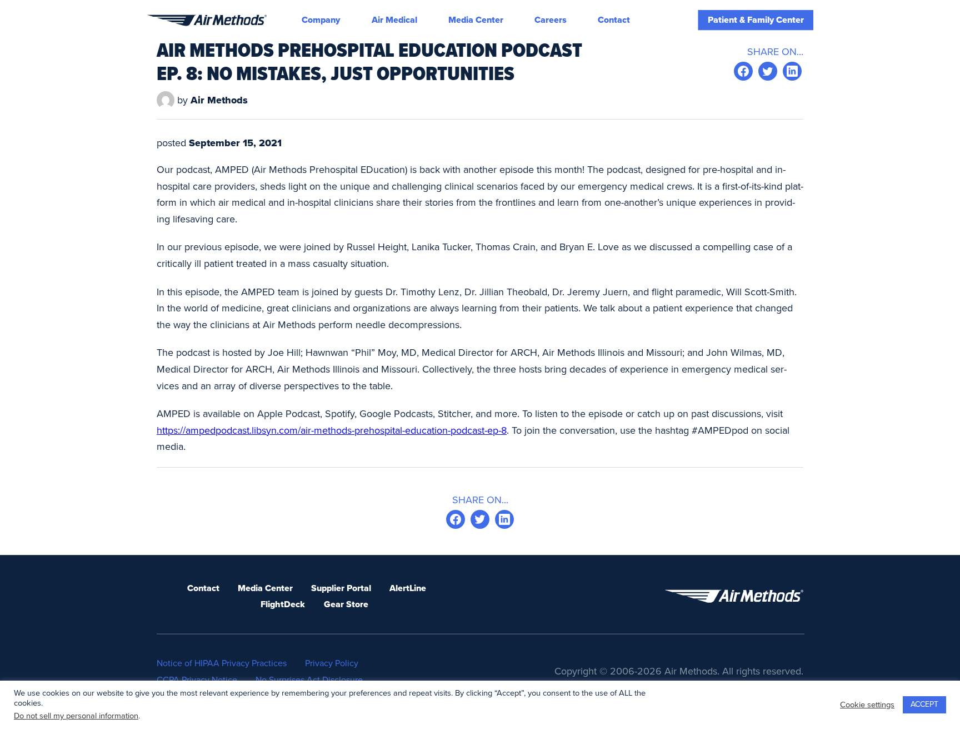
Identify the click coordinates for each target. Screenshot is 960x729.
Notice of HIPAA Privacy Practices (222, 663)
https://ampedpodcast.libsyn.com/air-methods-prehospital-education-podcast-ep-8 (332, 430)
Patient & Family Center (756, 20)
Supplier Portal (341, 588)
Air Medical (394, 20)
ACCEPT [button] (924, 704)
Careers (550, 20)
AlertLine (407, 588)
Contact (614, 20)
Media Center (475, 20)
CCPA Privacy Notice (197, 680)
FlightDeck (283, 604)
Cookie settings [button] (867, 705)
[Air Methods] (207, 20)
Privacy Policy (331, 663)
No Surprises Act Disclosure (309, 680)
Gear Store (346, 604)
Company (321, 20)
